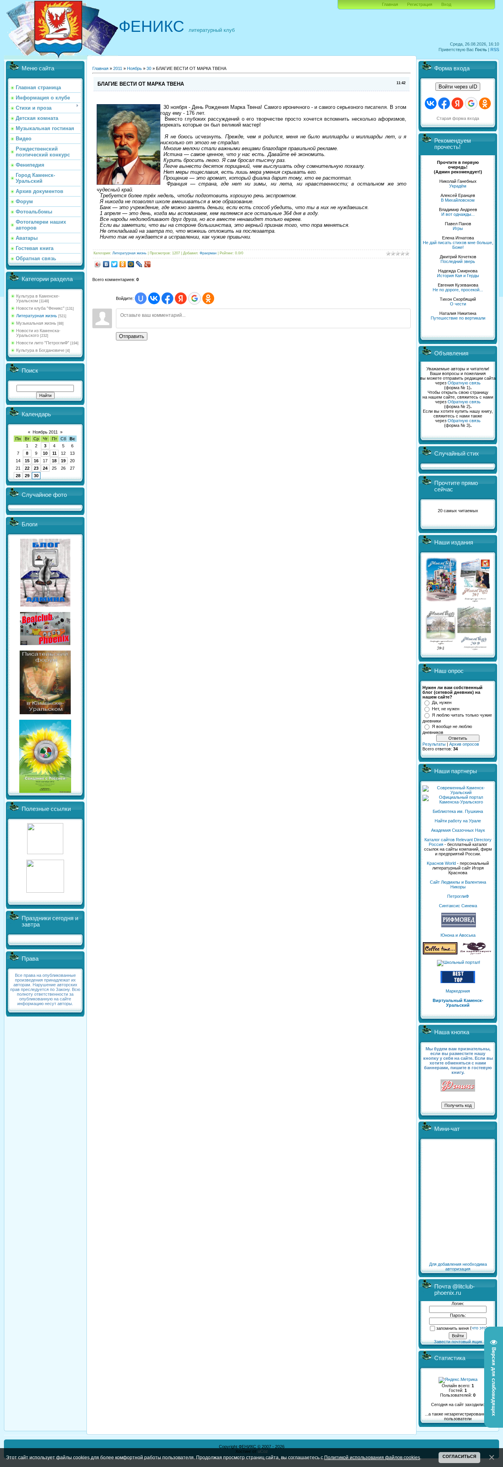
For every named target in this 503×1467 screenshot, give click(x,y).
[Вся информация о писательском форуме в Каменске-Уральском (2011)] (45, 712)
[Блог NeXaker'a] (45, 605)
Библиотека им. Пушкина (458, 811)
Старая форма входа (458, 118)
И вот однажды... (458, 214)
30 (36, 475)
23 (36, 468)
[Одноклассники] (123, 264)
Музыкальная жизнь (36, 323)
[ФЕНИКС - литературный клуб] (457, 1085)
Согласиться (459, 1456)
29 (27, 475)
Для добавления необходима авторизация (458, 1266)
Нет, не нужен (445, 708)
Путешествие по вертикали (458, 318)
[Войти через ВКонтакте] (154, 298)
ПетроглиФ (458, 896)
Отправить (131, 336)
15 (27, 460)
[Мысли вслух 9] (474, 648)
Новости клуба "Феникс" (40, 308)
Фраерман (208, 253)
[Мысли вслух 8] (440, 648)
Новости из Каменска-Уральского (38, 333)
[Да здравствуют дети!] (476, 952)
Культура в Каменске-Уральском (38, 298)
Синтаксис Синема (458, 905)
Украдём (457, 186)
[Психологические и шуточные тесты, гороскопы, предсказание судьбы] (45, 852)
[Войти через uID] (141, 298)
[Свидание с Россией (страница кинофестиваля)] (45, 791)
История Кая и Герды (458, 275)
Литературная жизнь (36, 315)
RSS (494, 49)
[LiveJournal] (139, 264)
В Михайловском (458, 200)
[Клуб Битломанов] (45, 643)
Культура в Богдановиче (40, 350)
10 (45, 453)
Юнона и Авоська (458, 935)
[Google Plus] (147, 264)
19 (63, 460)
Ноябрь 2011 (45, 432)
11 (54, 453)
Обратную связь (464, 383)
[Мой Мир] (131, 264)
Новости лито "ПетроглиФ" (42, 342)
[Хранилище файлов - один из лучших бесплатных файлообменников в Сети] (45, 891)
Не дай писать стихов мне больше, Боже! (458, 245)
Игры (458, 228)
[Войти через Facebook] (167, 298)
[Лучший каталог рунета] (458, 981)
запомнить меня (452, 1328)
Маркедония (458, 991)
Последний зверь (458, 261)
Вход (446, 4)
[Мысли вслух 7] (475, 601)
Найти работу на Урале (458, 820)
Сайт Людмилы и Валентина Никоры (458, 884)
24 (45, 468)
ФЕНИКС (151, 26)
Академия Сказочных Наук (458, 830)
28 (18, 475)
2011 (117, 68)
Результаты (434, 744)
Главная (390, 4)
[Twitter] (114, 264)
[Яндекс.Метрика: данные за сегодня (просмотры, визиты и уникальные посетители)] (458, 1380)
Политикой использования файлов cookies (372, 1457)
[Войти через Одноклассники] (208, 298)
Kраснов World (441, 863)
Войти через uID (458, 87)
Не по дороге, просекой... (458, 289)
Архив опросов (464, 744)
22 (27, 468)
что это (479, 1328)
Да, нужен (442, 702)
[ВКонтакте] (106, 264)
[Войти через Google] (194, 298)
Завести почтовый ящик (458, 1341)
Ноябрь (134, 68)
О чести (458, 303)
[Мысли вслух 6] (441, 601)
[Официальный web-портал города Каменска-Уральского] (457, 802)
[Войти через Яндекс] (181, 298)
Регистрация (419, 4)
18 (54, 460)
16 (36, 460)
